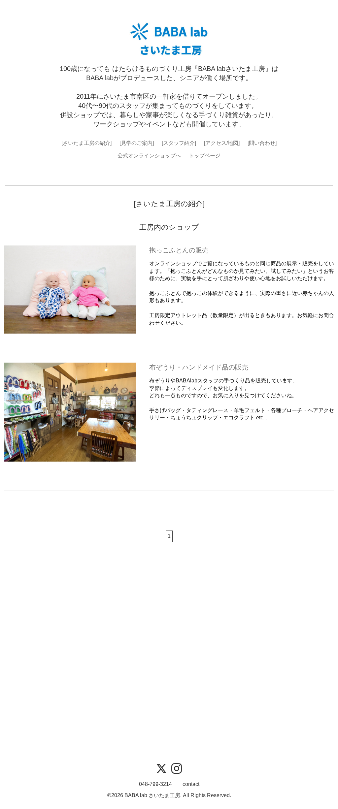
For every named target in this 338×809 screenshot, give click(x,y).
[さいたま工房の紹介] (86, 143)
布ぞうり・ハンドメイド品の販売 (198, 367)
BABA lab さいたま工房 (152, 795)
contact (191, 784)
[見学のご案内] (136, 143)
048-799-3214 (155, 784)
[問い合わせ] (262, 143)
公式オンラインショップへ (149, 155)
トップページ (204, 155)
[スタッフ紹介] (179, 143)
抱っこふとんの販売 (179, 250)
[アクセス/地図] (222, 143)
